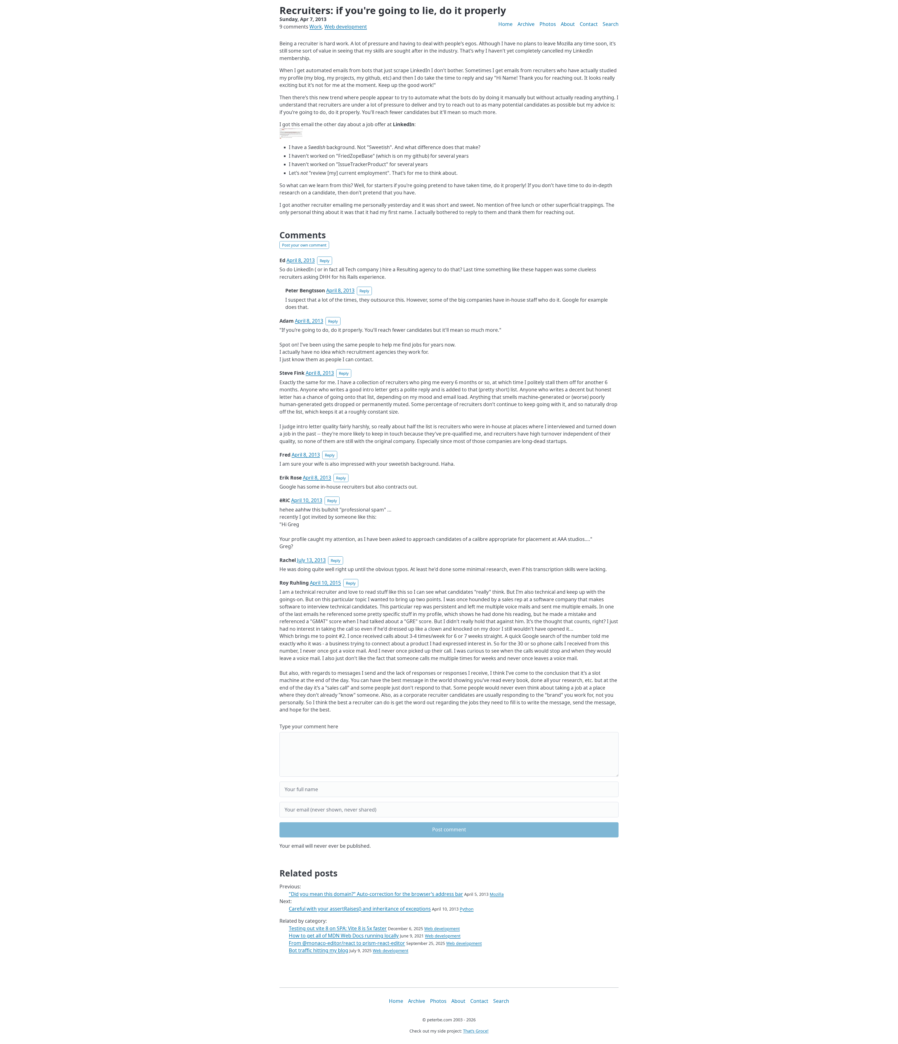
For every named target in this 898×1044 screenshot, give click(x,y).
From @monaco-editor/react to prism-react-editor (347, 943)
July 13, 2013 (311, 560)
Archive (526, 24)
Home (505, 24)
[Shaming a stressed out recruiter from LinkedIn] (291, 133)
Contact (589, 24)
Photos (548, 24)
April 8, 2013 (300, 260)
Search (611, 24)
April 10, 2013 (306, 500)
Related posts (308, 873)
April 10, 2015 (325, 582)
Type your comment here (308, 726)
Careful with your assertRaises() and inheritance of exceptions (360, 908)
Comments (302, 235)
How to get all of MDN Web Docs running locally (344, 935)
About (568, 24)
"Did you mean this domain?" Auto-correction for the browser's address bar (376, 894)
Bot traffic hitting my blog (318, 950)
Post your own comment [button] (304, 245)
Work (315, 26)
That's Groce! (476, 1031)
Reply (325, 260)
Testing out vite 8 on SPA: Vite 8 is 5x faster (338, 928)
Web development (345, 26)
